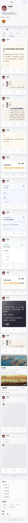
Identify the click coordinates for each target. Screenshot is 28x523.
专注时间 (7, 493)
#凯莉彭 (7, 65)
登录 (25, 2)
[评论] (14, 71)
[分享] (22, 71)
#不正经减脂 (6, 441)
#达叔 (7, 324)
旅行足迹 (7, 490)
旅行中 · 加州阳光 (5, 439)
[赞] (6, 71)
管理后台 (7, 497)
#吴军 (11, 346)
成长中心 (7, 487)
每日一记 (7, 484)
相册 (21, 29)
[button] (4, 8)
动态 (12, 2)
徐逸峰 (7, 39)
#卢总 (7, 145)
